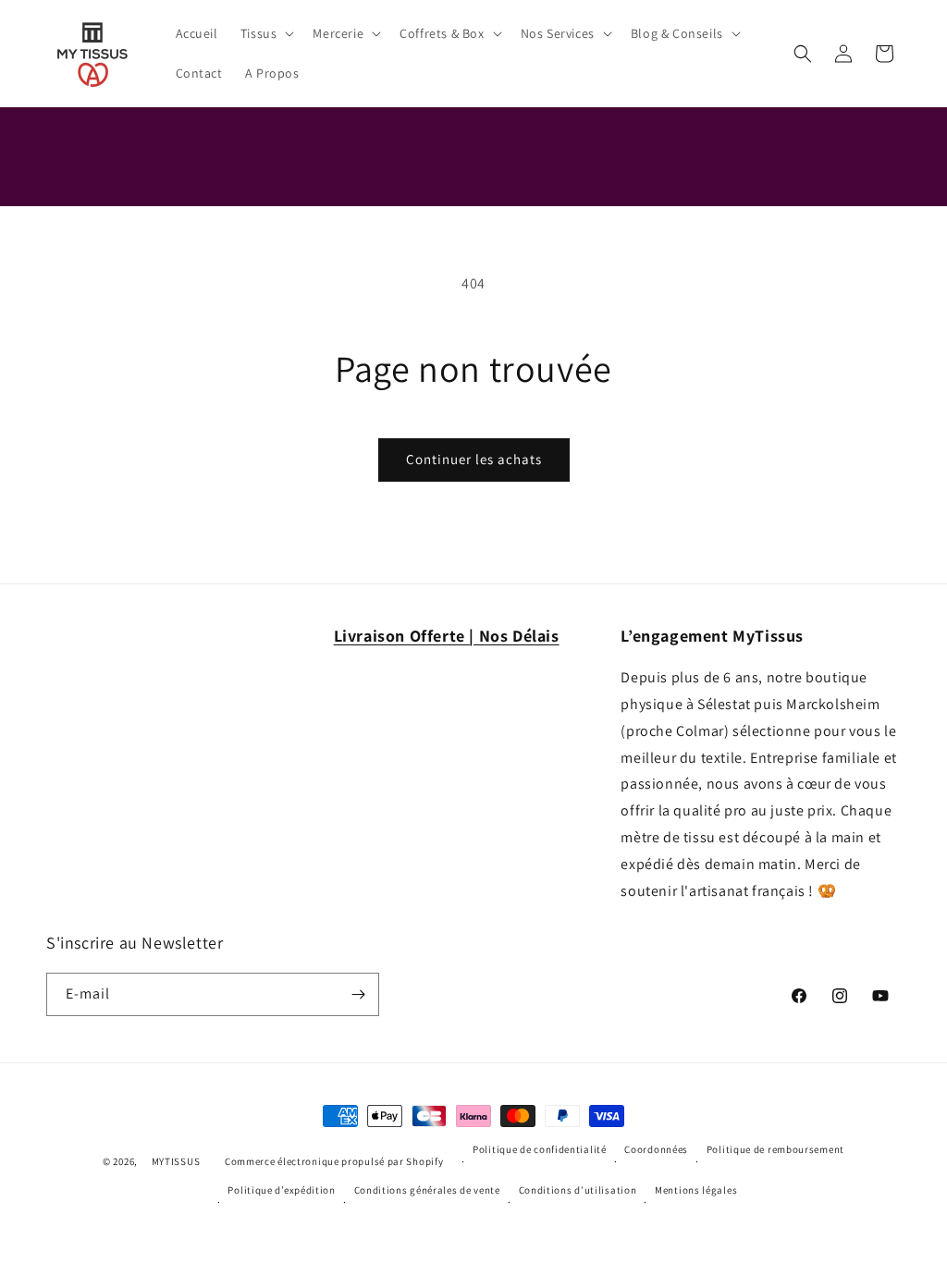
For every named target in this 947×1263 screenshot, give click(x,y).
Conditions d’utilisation (578, 1189)
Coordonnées (656, 1149)
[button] (265, 33)
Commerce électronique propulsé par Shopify (334, 1161)
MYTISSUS (176, 1161)
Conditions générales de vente (427, 1189)
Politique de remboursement (775, 1149)
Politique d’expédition (281, 1189)
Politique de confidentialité (540, 1149)
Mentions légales (696, 1189)
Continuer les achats (474, 459)
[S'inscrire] (358, 994)
